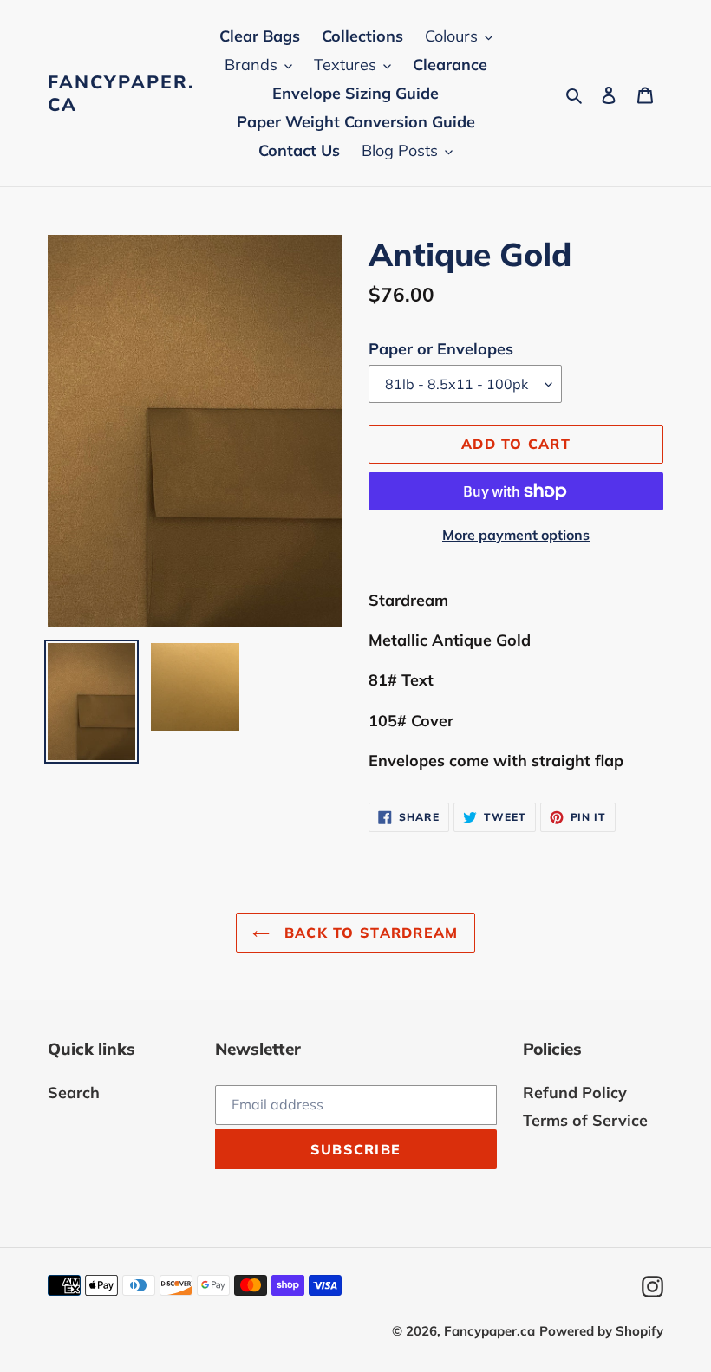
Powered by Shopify (601, 1331)
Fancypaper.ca (121, 92)
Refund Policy (575, 1092)
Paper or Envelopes (441, 349)
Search (74, 1092)
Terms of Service (585, 1120)
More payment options (516, 534)
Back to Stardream (368, 932)
